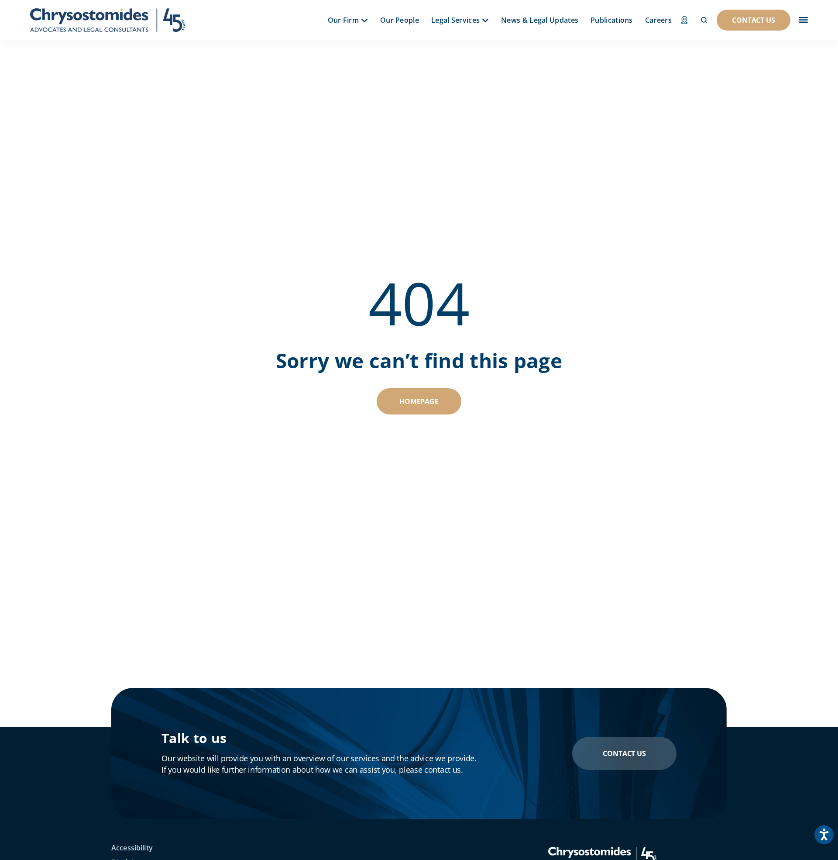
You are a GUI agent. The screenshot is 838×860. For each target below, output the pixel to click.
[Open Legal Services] (485, 20)
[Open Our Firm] (364, 20)
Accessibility (132, 847)
